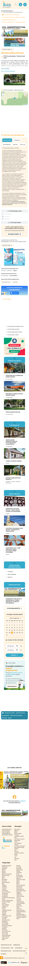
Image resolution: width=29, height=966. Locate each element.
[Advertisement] (14, 313)
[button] (14, 98)
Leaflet (26, 104)
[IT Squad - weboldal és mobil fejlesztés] (24, 963)
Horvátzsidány (9, 12)
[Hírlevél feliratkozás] (1, 957)
